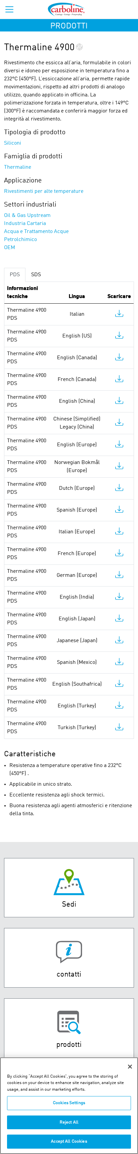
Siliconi (12, 143)
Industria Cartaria (25, 223)
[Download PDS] (119, 315)
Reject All (69, 1122)
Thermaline (17, 167)
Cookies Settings (69, 1103)
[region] (69, 1105)
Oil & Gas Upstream (27, 215)
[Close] (130, 1066)
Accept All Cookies (69, 1141)
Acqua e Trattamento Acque (36, 231)
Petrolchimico (20, 239)
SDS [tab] (36, 275)
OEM (9, 247)
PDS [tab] (15, 275)
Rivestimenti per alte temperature (43, 191)
